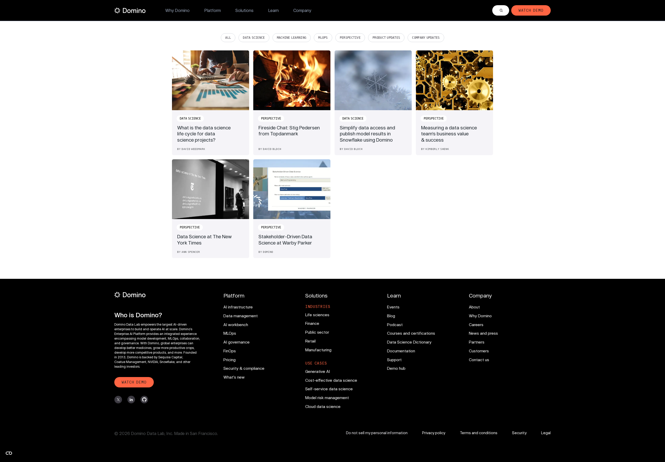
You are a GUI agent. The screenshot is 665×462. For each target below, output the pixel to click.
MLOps (323, 37)
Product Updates (386, 37)
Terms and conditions (478, 433)
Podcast (395, 324)
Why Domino (177, 10)
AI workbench (235, 324)
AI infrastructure (238, 307)
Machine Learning (292, 37)
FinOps (229, 350)
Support (394, 359)
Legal (546, 433)
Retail (310, 341)
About (474, 307)
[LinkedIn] (131, 400)
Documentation (401, 350)
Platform (212, 10)
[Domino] (158, 295)
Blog (391, 315)
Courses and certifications (411, 333)
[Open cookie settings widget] (9, 453)
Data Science (254, 37)
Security (519, 433)
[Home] (129, 11)
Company (302, 10)
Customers (479, 350)
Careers (476, 324)
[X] (118, 400)
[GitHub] (144, 400)
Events (393, 307)
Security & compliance (243, 368)
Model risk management (327, 397)
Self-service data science (329, 388)
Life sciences (317, 314)
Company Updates (426, 37)
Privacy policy (433, 433)
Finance (312, 323)
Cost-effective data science (331, 380)
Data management (240, 315)
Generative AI (317, 371)
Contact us (479, 359)
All (228, 37)
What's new (234, 377)
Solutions (244, 10)
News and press (483, 333)
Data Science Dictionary (409, 342)
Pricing (229, 359)
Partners (476, 342)
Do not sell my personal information (377, 433)
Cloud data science (323, 406)
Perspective (350, 37)
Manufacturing (318, 349)
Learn (273, 10)
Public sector (317, 332)
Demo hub (396, 368)
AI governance (236, 342)
